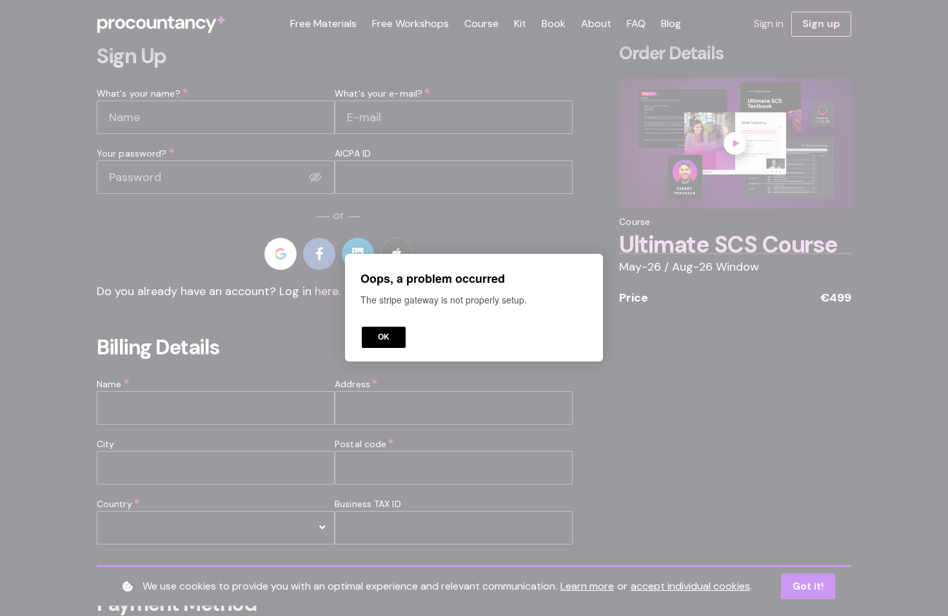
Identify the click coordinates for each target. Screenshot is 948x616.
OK (384, 337)
